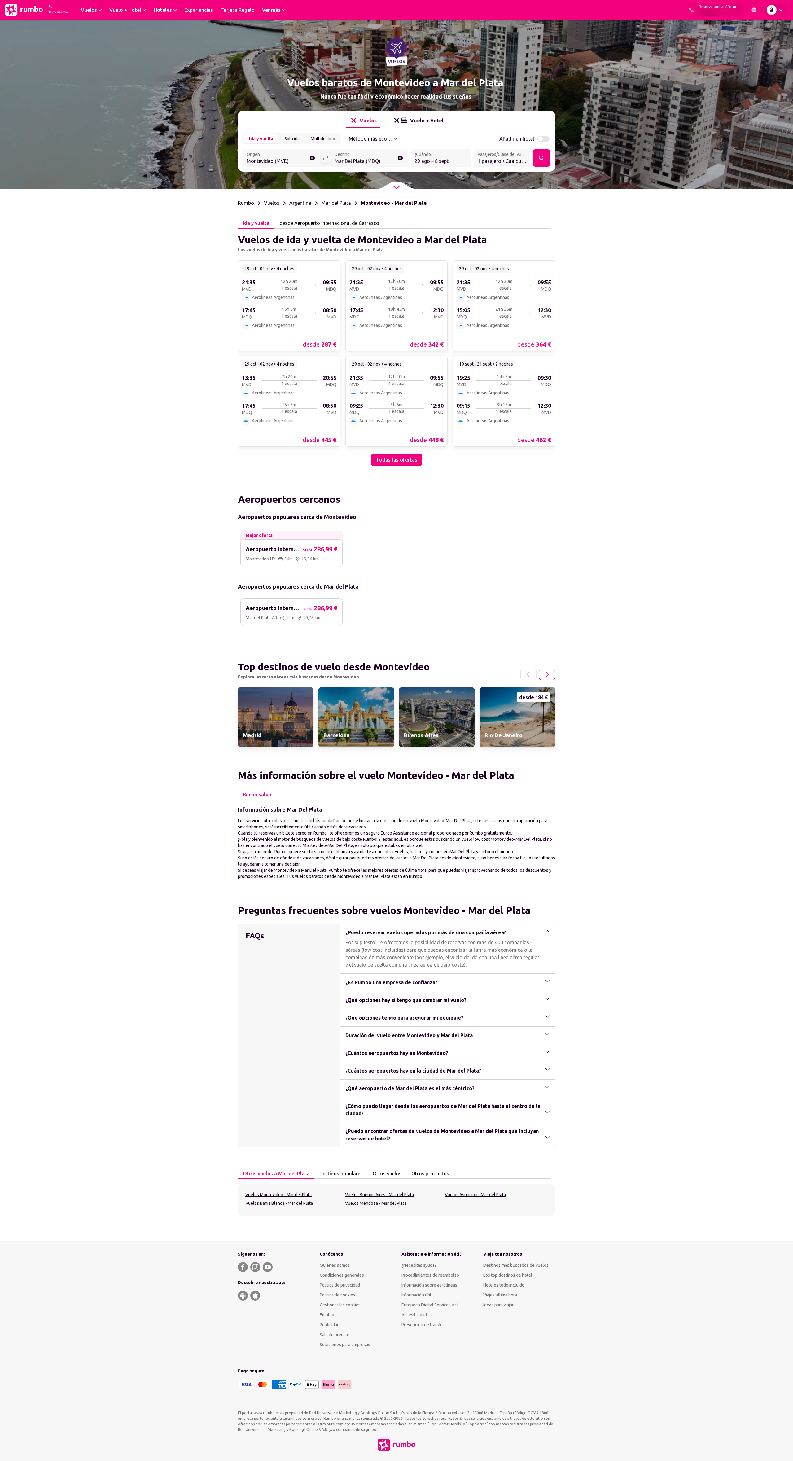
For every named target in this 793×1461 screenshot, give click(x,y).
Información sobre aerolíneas (429, 1285)
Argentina (300, 203)
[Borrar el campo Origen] (312, 158)
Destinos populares (341, 1173)
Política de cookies (337, 1294)
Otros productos (430, 1173)
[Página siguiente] (547, 674)
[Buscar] (541, 158)
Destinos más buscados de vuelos (516, 1265)
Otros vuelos (387, 1173)
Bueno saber (257, 794)
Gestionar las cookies (340, 1304)
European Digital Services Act (429, 1304)
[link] (289, 305)
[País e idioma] (754, 10)
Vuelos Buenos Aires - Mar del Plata (379, 1194)
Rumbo (246, 203)
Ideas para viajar (498, 1304)
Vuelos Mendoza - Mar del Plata (375, 1203)
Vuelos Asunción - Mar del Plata (475, 1194)
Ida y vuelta (261, 138)
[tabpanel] (396, 347)
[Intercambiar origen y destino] (326, 158)
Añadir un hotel (516, 139)
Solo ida (292, 138)
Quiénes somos (335, 1265)
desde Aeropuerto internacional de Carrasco (329, 223)
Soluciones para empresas (345, 1344)
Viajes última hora (500, 1294)
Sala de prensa (334, 1334)
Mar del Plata (336, 203)
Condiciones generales (342, 1275)
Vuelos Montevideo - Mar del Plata (278, 1194)
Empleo (327, 1314)
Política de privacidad (340, 1285)
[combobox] (281, 159)
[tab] (363, 120)
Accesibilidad (414, 1314)
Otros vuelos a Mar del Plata (276, 1173)
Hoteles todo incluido (503, 1285)
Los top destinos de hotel (507, 1275)
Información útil (416, 1294)
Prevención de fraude (422, 1324)
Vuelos (271, 203)
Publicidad (330, 1324)
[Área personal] (775, 10)
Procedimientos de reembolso (430, 1275)
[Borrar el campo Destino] (400, 158)
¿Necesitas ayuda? (418, 1265)
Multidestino (323, 138)
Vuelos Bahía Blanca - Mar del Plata (279, 1203)
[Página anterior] (528, 674)
